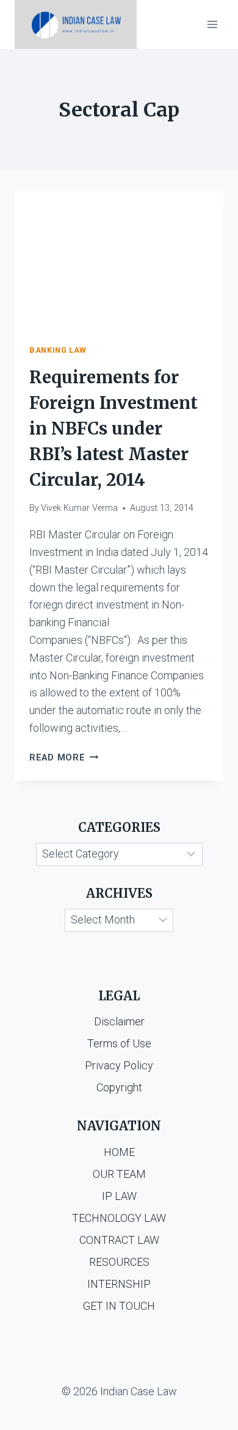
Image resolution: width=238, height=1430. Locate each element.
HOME (119, 1152)
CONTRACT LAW (119, 1239)
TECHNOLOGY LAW (119, 1218)
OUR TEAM (119, 1174)
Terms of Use (119, 1043)
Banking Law (58, 350)
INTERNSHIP (119, 1283)
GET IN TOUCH (119, 1305)
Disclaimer (119, 1021)
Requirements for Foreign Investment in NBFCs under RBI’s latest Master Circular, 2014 (113, 428)
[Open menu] (212, 24)
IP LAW (119, 1196)
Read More (63, 758)
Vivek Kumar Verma (79, 508)
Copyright (119, 1087)
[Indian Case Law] (76, 24)
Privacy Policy (119, 1065)
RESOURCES (119, 1261)
